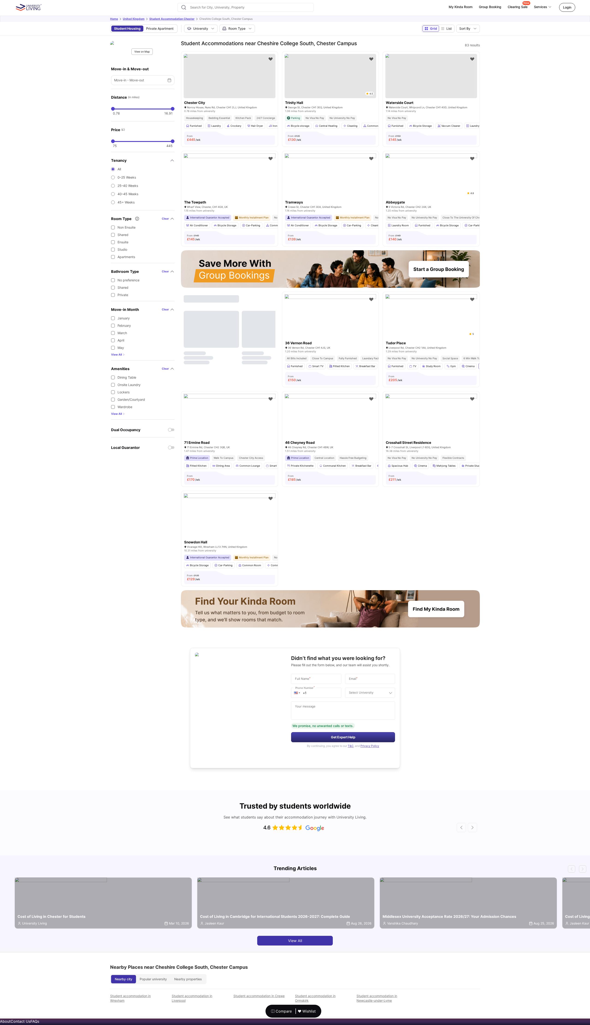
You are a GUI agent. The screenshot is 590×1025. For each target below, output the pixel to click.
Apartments (126, 257)
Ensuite (123, 242)
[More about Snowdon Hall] (229, 523)
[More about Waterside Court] (431, 76)
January (124, 318)
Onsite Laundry (129, 385)
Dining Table (127, 377)
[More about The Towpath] (229, 184)
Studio (122, 249)
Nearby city (123, 979)
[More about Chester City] (229, 76)
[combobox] (245, 7)
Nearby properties (188, 979)
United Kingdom (134, 19)
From (194, 138)
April (121, 340)
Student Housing (127, 28)
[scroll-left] (461, 827)
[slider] (113, 109)
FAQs (34, 1021)
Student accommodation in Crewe (259, 996)
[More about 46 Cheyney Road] (330, 424)
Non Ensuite (127, 227)
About (5, 1021)
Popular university (153, 979)
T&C (351, 746)
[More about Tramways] (330, 184)
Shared (123, 235)
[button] (297, 693)
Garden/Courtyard (131, 399)
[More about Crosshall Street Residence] (431, 424)
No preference (128, 280)
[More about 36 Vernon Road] (330, 324)
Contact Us (20, 1021)
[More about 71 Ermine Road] (229, 424)
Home (114, 19)
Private (123, 295)
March (122, 333)
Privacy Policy (369, 746)
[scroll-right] (472, 827)
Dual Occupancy (125, 429)
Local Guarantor (125, 447)
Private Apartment (160, 28)
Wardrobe (125, 407)
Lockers (124, 392)
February (124, 325)
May (121, 348)
